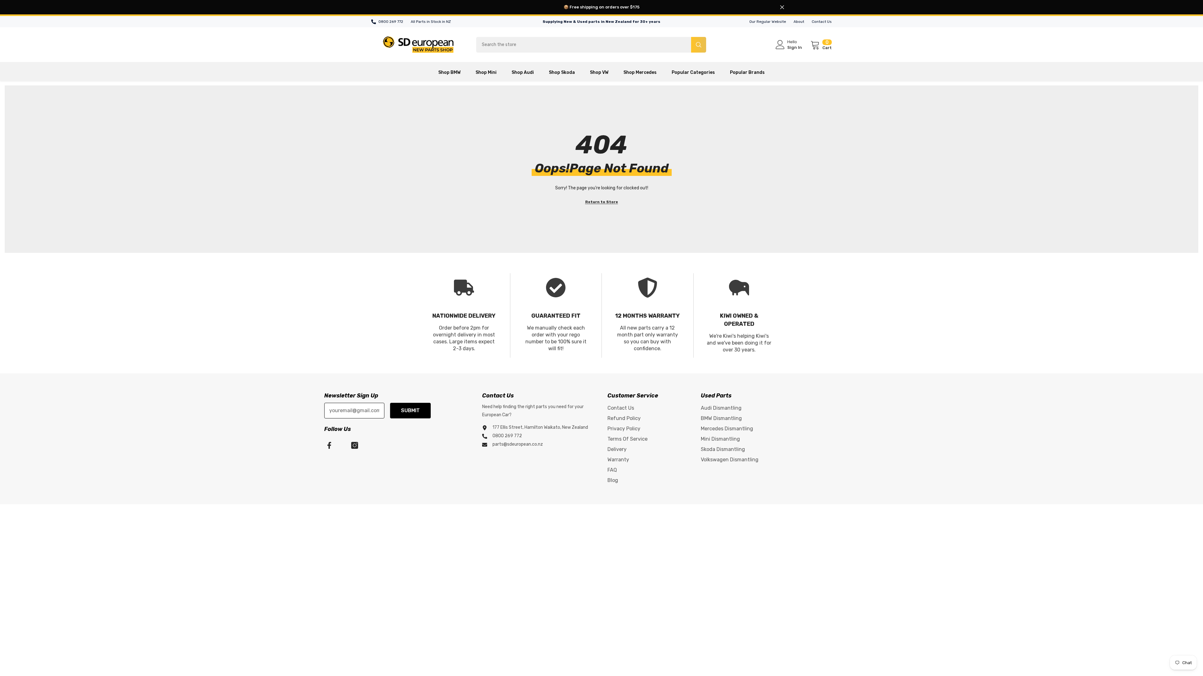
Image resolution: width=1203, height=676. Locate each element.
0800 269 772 (390, 21)
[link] (464, 315)
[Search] (591, 45)
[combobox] (583, 45)
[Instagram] (355, 445)
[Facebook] (329, 445)
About (799, 21)
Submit (410, 410)
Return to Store (601, 202)
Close (782, 7)
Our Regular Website (767, 21)
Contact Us (822, 21)
